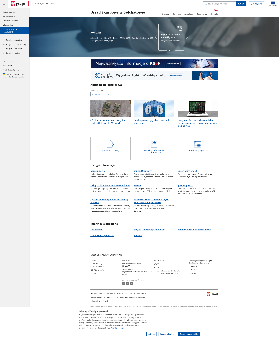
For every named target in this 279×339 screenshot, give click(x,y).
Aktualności (189, 14)
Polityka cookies (96, 293)
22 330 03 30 (127, 266)
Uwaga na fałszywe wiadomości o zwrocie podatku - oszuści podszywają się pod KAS (197, 123)
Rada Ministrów (9, 16)
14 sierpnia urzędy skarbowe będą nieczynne (152, 121)
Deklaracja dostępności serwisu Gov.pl (131, 297)
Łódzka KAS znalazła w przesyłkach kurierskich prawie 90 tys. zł (108, 122)
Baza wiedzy (7, 65)
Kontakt (214, 14)
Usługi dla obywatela (13, 40)
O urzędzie (166, 14)
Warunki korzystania (97, 297)
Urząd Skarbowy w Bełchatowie (117, 12)
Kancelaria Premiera (11, 20)
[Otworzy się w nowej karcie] (123, 283)
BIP (131, 293)
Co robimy (177, 14)
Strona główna (11, 12)
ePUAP (156, 264)
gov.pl (214, 296)
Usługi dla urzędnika (13, 49)
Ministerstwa (8, 25)
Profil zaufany (8, 61)
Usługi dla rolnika (12, 53)
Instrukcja (192, 270)
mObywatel (257, 4)
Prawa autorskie (140, 293)
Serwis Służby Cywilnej (11, 70)
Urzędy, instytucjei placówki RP (10, 30)
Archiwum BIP (159, 261)
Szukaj (241, 4)
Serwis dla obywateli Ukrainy (14, 75)
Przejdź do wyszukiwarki (170, 37)
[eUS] (154, 75)
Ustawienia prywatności (99, 301)
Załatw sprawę (202, 14)
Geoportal (110, 297)
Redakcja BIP (193, 273)
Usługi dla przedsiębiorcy (15, 44)
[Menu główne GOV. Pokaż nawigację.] (4, 4)
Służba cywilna (109, 293)
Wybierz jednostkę (102, 90)
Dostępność (193, 266)
